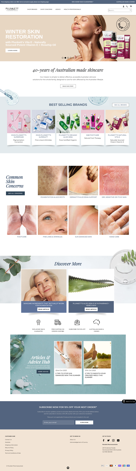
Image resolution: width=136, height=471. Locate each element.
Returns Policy (9, 447)
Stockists (7, 442)
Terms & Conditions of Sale (13, 453)
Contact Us (8, 439)
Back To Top (130, 401)
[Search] (130, 10)
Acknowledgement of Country (79, 442)
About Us (72, 439)
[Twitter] (108, 440)
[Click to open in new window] (127, 6)
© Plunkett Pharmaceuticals (14, 466)
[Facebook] (103, 440)
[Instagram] (113, 440)
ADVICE (58, 9)
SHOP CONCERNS (46, 9)
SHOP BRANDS (32, 9)
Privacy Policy (9, 450)
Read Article (43, 309)
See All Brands (120, 105)
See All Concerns (15, 193)
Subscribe (84, 422)
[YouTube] (118, 440)
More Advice (43, 371)
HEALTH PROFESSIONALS (72, 9)
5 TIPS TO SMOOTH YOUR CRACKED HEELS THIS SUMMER (95, 375)
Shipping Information (11, 445)
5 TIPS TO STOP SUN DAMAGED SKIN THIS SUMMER (67, 374)
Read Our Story (68, 86)
